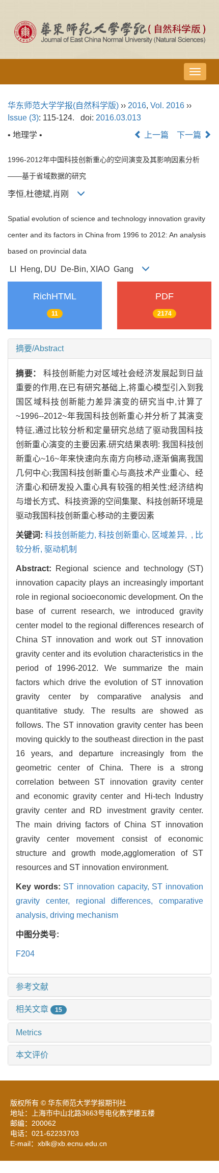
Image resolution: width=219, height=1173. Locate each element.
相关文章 (39, 1009)
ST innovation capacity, (107, 886)
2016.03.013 (118, 117)
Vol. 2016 (167, 105)
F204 (25, 953)
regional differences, (117, 901)
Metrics (29, 1032)
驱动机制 (60, 549)
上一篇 (155, 135)
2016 (137, 105)
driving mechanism (84, 915)
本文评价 (32, 1055)
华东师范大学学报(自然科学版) (63, 105)
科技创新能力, (71, 535)
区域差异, (170, 535)
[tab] (109, 348)
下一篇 (190, 135)
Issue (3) (23, 117)
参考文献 (32, 986)
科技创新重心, (125, 535)
